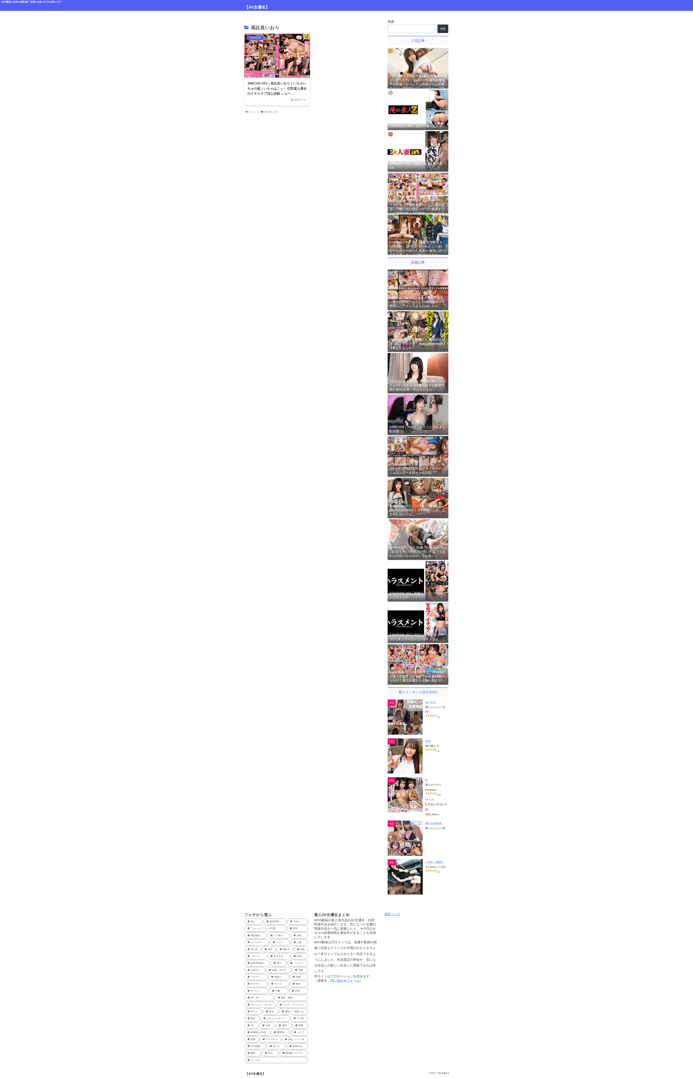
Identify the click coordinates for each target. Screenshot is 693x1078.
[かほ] (405, 756)
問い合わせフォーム (345, 980)
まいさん (430, 702)
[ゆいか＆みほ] (405, 838)
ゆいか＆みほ (433, 823)
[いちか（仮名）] (405, 877)
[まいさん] (405, 717)
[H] (405, 794)
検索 (391, 21)
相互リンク (392, 914)
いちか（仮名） (434, 861)
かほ (428, 740)
